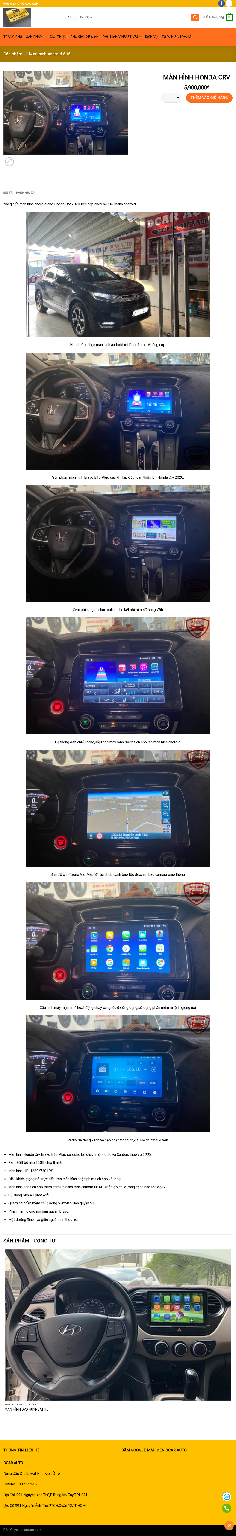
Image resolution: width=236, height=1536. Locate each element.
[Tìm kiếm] (195, 17)
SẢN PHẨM (34, 37)
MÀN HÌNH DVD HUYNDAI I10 (26, 1409)
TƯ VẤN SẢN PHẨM (176, 37)
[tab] (7, 192)
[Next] (20, 159)
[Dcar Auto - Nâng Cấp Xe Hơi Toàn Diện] (30, 17)
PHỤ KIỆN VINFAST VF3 (120, 37)
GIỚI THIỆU (58, 37)
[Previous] (5, 1431)
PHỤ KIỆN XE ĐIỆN (85, 37)
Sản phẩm (12, 54)
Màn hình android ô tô (50, 54)
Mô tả (7, 192)
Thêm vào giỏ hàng (209, 97)
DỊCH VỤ (151, 37)
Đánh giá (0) (25, 192)
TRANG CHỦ (12, 37)
